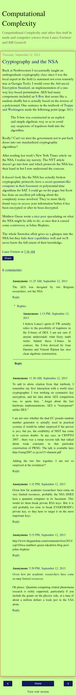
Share (7, 258)
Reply (16, 297)
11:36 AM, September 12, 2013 (48, 378)
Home (38, 683)
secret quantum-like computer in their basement (36, 183)
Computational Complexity (23, 18)
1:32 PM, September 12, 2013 (47, 484)
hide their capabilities (35, 238)
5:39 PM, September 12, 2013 (47, 568)
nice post (40, 216)
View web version (38, 692)
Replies (21, 306)
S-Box (39, 96)
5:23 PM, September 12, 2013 (47, 535)
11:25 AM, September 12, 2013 (48, 281)
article (63, 155)
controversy (17, 225)
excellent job (27, 194)
